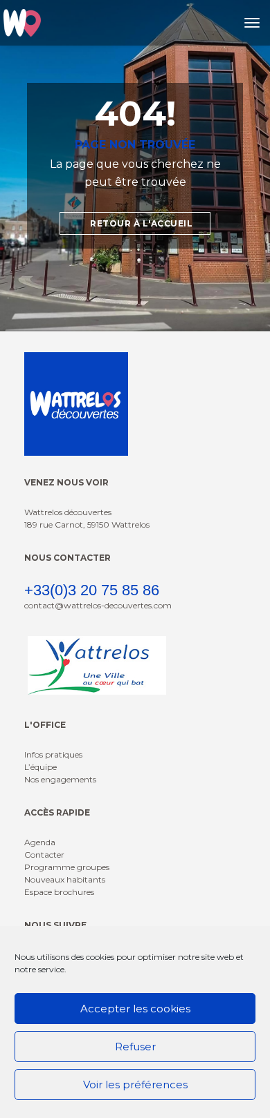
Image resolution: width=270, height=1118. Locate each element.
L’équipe (40, 767)
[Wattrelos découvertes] (22, 23)
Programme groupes (66, 867)
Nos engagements (60, 779)
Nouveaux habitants (64, 879)
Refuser (135, 1046)
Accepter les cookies (135, 1008)
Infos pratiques (53, 754)
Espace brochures (59, 892)
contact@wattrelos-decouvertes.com (98, 605)
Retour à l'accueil (140, 223)
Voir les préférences (135, 1084)
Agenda (39, 842)
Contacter (44, 854)
